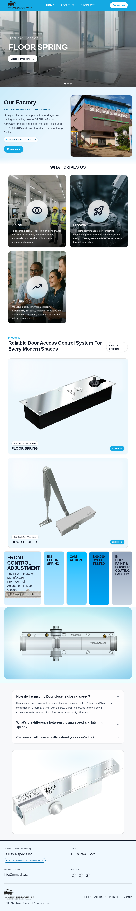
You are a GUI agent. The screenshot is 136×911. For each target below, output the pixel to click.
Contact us (119, 5)
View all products (114, 347)
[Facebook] (87, 875)
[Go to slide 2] (68, 84)
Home (86, 896)
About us (99, 896)
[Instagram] (73, 875)
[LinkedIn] (80, 875)
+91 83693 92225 (83, 854)
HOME (50, 5)
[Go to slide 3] (71, 84)
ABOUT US (67, 5)
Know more (13, 149)
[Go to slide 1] (65, 84)
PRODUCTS (88, 5)
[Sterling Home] (20, 5)
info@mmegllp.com (17, 874)
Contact (128, 896)
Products (113, 896)
